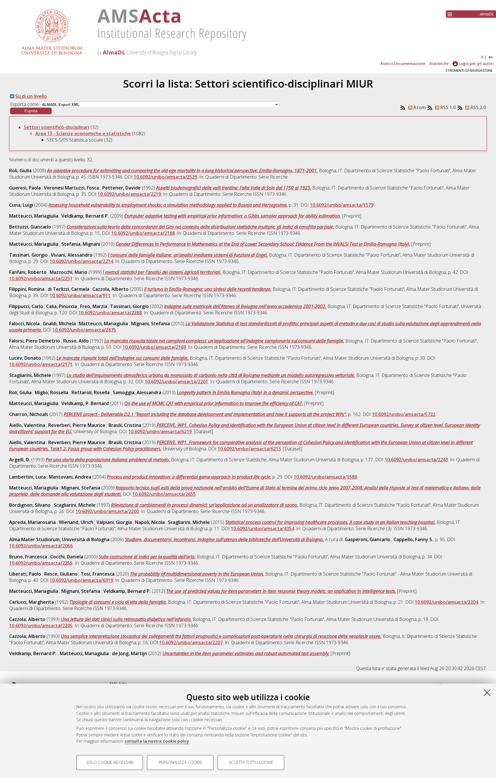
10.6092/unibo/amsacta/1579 (341, 205)
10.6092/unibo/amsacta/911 (80, 295)
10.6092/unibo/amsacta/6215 (249, 449)
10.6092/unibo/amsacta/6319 (81, 580)
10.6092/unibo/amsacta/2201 (176, 381)
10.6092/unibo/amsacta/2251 (41, 278)
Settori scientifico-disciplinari (56, 127)
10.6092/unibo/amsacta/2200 (107, 511)
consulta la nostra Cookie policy (157, 741)
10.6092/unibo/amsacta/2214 (81, 261)
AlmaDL (487, 14)
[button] (31, 111)
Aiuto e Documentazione (402, 63)
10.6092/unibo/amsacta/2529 (165, 177)
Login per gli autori (476, 63)
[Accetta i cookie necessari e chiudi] (487, 692)
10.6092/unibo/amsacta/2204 (446, 602)
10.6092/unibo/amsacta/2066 (41, 546)
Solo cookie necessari (109, 762)
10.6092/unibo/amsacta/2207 (191, 642)
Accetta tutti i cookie (251, 762)
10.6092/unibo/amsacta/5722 (403, 414)
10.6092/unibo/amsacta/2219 (129, 194)
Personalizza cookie (180, 762)
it (482, 57)
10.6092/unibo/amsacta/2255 (41, 563)
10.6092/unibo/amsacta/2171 (41, 364)
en (491, 57)
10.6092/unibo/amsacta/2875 (84, 330)
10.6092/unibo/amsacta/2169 (154, 347)
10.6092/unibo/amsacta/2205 (41, 625)
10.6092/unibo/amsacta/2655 (164, 494)
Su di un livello (31, 96)
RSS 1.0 (447, 107)
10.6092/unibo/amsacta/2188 (143, 233)
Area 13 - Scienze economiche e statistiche (83, 133)
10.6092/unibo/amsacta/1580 (325, 477)
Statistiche (439, 63)
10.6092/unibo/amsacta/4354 (262, 528)
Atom (419, 107)
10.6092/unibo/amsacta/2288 (110, 312)
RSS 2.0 (477, 107)
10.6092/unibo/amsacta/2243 (416, 459)
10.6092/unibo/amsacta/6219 (160, 431)
